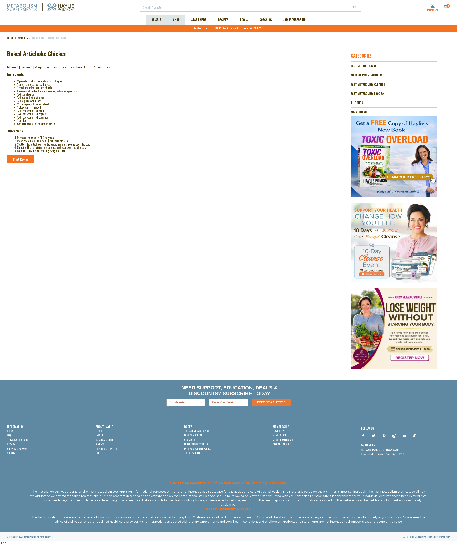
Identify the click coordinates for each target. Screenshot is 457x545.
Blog (98, 453)
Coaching (265, 20)
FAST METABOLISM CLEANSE (368, 84)
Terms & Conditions (17, 439)
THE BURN (357, 103)
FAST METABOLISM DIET (365, 66)
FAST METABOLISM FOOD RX (367, 93)
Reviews (100, 444)
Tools (244, 20)
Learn (99, 430)
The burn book (192, 453)
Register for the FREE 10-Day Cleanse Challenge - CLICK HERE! (228, 28)
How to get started (106, 448)
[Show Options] (202, 402)
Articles (23, 37)
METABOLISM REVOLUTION (367, 75)
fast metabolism (193, 435)
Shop (176, 20)
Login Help (278, 430)
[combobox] (250, 7)
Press (10, 430)
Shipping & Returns (17, 448)
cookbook (189, 439)
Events (99, 435)
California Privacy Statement (437, 536)
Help (3, 543)
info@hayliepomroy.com (380, 449)
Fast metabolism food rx (197, 448)
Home (10, 37)
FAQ (9, 435)
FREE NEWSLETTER (271, 402)
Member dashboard (283, 439)
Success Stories (104, 439)
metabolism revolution (196, 444)
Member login (280, 435)
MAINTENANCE (359, 112)
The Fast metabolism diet (197, 430)
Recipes (223, 20)
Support (11, 453)
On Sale (156, 20)
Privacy (11, 444)
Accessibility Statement (413, 536)
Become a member (282, 444)
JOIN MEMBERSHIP (294, 20)
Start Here (198, 20)
